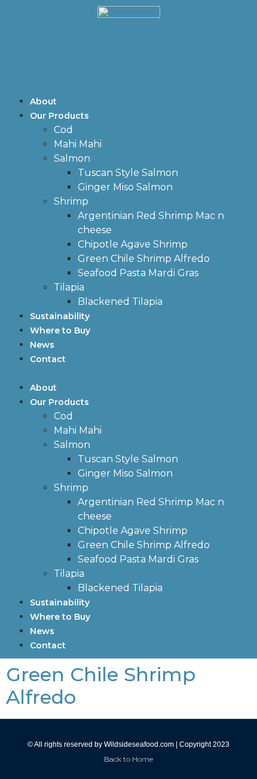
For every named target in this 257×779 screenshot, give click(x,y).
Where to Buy (60, 330)
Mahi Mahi (78, 144)
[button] (128, 373)
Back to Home (128, 759)
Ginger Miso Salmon (125, 187)
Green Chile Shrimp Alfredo (144, 258)
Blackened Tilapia (120, 301)
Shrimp (71, 201)
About (43, 101)
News (42, 344)
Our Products (59, 115)
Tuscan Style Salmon (128, 172)
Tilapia (69, 287)
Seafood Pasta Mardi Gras (138, 273)
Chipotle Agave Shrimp (133, 244)
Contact (48, 359)
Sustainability (60, 316)
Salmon (72, 158)
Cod (63, 129)
